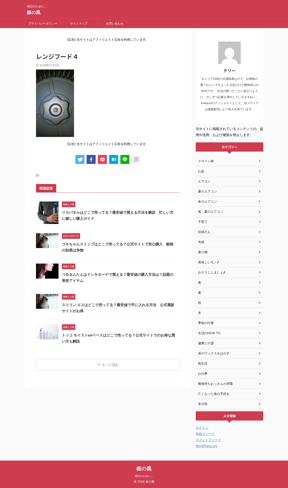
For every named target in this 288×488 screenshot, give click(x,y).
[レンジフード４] (113, 159)
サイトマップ (79, 23)
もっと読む (110, 365)
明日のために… (144, 476)
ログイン (202, 428)
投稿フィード (205, 434)
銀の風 (33, 12)
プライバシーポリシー (42, 23)
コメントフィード (208, 440)
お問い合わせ (115, 23)
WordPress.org (206, 446)
